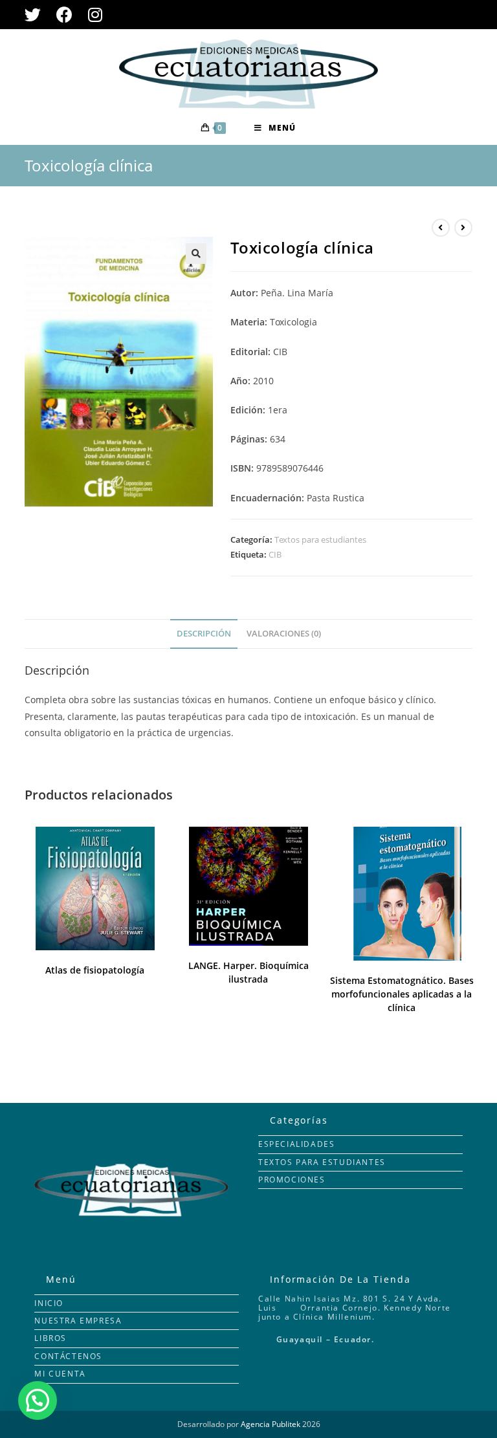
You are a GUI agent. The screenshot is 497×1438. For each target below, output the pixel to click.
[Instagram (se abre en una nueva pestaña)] (95, 14)
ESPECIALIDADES (296, 1143)
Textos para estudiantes (320, 539)
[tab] (203, 634)
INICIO (48, 1303)
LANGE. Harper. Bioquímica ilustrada (248, 972)
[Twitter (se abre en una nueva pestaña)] (37, 14)
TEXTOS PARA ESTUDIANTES (322, 1162)
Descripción (204, 633)
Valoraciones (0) (284, 633)
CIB (275, 554)
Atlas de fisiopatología (94, 970)
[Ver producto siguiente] (463, 228)
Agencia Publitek (270, 1424)
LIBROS (50, 1338)
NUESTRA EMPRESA (78, 1320)
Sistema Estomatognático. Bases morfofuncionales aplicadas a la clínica (402, 994)
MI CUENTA (59, 1373)
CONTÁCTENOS (68, 1356)
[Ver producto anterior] (441, 228)
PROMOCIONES (292, 1179)
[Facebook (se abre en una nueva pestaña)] (64, 14)
